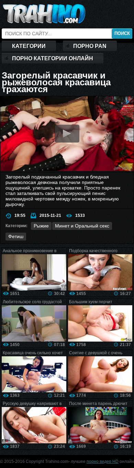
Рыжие (41, 226)
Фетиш (15, 236)
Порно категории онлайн (52, 58)
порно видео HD (103, 461)
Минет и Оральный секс (82, 226)
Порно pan (90, 46)
